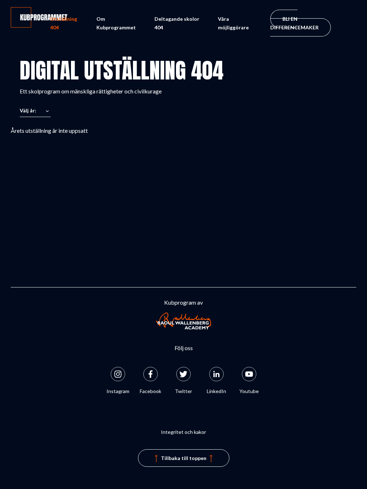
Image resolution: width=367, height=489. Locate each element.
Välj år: (28, 110)
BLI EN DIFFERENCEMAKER (294, 23)
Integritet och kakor (183, 432)
